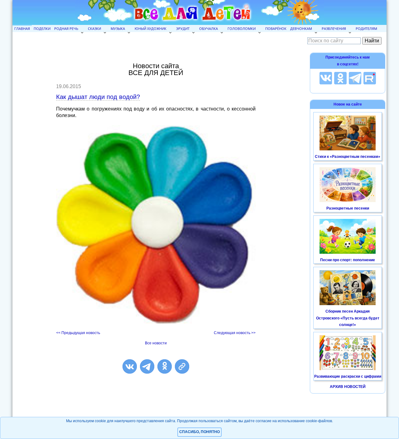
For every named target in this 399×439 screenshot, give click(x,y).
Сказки (94, 28)
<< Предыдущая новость (78, 333)
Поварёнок (275, 28)
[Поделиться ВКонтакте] (130, 366)
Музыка (118, 28)
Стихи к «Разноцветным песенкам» (347, 156)
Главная (22, 28)
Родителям (366, 28)
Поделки (42, 28)
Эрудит (183, 28)
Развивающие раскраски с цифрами (347, 376)
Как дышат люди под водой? (98, 96)
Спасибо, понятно (199, 432)
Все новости (156, 343)
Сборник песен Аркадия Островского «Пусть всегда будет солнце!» (347, 318)
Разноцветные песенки (347, 208)
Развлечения (334, 28)
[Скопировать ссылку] (182, 366)
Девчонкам (301, 28)
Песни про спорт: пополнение (347, 260)
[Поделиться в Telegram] (147, 366)
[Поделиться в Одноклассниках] (164, 366)
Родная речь (66, 28)
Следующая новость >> (235, 333)
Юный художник (150, 28)
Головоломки (242, 28)
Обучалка (208, 28)
